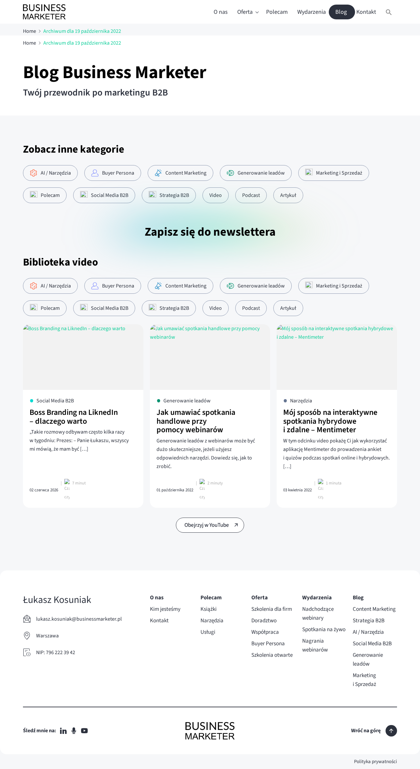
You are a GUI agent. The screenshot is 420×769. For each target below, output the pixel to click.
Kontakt (366, 12)
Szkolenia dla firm (271, 609)
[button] (389, 12)
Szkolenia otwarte (272, 655)
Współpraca (265, 632)
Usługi (207, 632)
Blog (341, 12)
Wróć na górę (366, 730)
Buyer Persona (268, 644)
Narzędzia (211, 621)
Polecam (277, 12)
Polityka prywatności (375, 761)
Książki (208, 609)
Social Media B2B (372, 644)
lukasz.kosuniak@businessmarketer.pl (79, 619)
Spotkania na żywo (324, 629)
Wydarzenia (311, 12)
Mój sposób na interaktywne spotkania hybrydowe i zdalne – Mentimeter (330, 421)
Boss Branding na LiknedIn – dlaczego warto (74, 417)
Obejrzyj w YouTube (206, 525)
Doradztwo (264, 621)
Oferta (245, 12)
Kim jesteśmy (165, 609)
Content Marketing (374, 609)
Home (29, 31)
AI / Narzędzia (368, 632)
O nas (221, 12)
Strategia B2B (369, 621)
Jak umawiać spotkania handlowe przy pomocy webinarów (196, 421)
